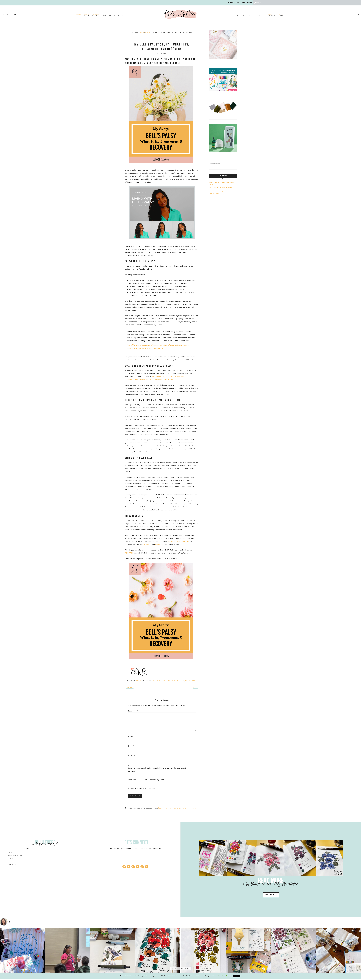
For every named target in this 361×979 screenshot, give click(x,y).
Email (131, 746)
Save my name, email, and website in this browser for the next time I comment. (157, 769)
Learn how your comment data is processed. (177, 808)
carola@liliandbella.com (178, 541)
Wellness (139, 681)
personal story (191, 681)
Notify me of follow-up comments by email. (146, 780)
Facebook (159, 544)
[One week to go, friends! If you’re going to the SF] (67, 950)
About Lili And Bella (15, 855)
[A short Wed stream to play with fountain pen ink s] (293, 950)
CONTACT (11, 858)
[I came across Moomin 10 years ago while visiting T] (248, 950)
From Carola (180, 13)
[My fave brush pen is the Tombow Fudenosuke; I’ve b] (22, 950)
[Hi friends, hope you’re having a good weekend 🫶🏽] (338, 950)
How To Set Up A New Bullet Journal (220, 187)
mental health (179, 681)
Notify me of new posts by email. (141, 788)
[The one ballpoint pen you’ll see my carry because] (112, 950)
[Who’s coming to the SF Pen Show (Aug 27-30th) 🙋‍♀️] (157, 950)
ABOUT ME (129, 553)
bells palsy (157, 681)
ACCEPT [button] (237, 976)
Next (194, 687)
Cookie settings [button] (224, 976)
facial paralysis (168, 681)
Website (131, 755)
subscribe (270, 895)
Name (131, 736)
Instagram (147, 544)
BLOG (10, 861)
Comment (133, 711)
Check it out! (260, 2)
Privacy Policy (13, 864)
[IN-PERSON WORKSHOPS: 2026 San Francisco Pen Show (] (203, 950)
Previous (130, 687)
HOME (10, 853)
